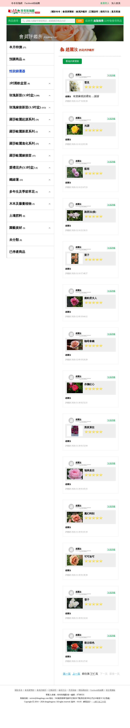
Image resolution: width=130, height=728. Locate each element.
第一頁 (67, 673)
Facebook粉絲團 (32, 3)
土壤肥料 (17, 215)
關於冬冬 (56, 11)
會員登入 (104, 3)
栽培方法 (104, 11)
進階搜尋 (98, 20)
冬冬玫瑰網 (16, 3)
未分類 (15, 239)
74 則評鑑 (111, 75)
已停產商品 (17, 251)
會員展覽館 (68, 11)
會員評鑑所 (81, 11)
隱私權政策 (83, 690)
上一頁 (76, 673)
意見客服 (115, 11)
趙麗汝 (78, 74)
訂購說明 (93, 11)
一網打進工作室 (99, 702)
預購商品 (17, 59)
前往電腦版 (110, 690)
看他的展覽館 (72, 61)
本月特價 (17, 47)
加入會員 (115, 3)
